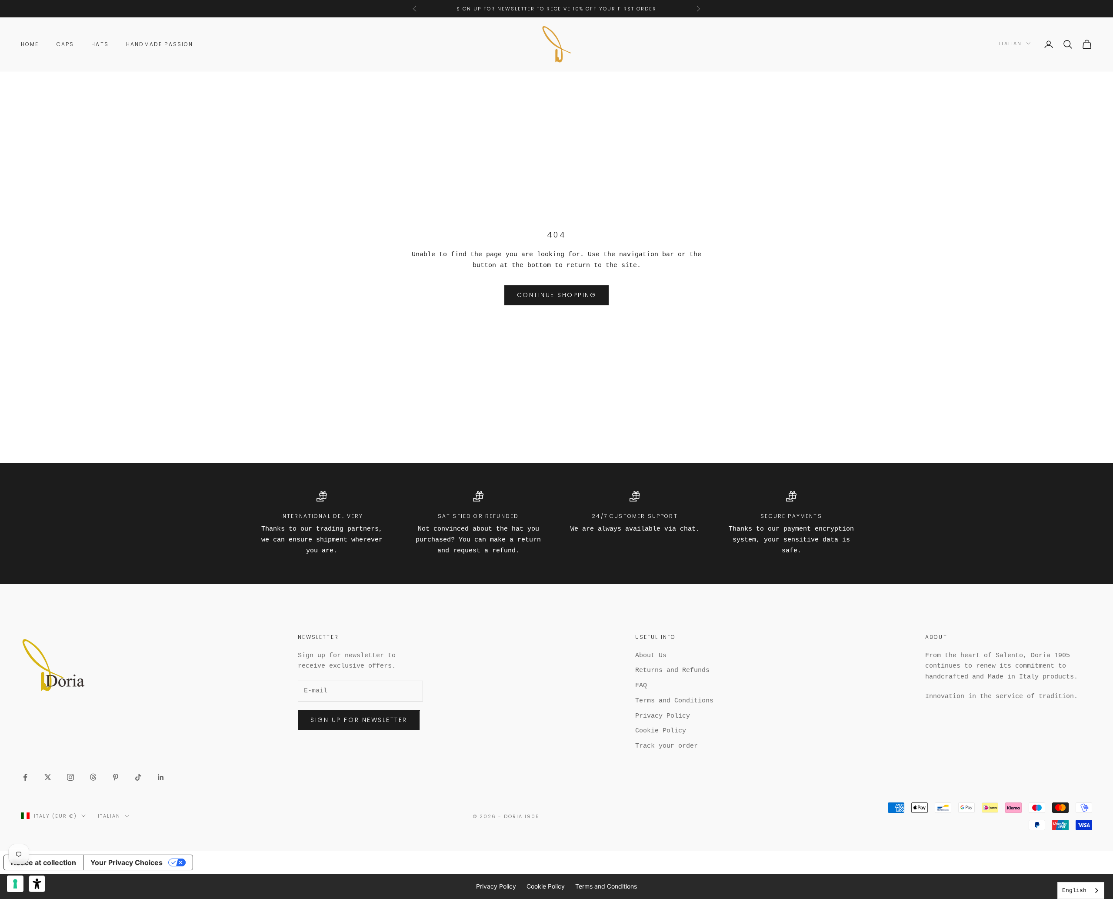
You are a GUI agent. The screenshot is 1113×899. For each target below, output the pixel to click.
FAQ (641, 685)
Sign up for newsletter (358, 719)
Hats (100, 44)
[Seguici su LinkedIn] (161, 777)
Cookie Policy (660, 731)
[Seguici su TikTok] (138, 777)
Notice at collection (43, 862)
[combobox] (1080, 890)
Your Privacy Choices (126, 862)
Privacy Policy (662, 716)
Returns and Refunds (672, 670)
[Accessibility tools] (37, 884)
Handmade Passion (159, 44)
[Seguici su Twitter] (47, 777)
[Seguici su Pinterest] (115, 777)
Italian (1010, 43)
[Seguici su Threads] (93, 777)
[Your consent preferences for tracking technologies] (15, 884)
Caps (65, 44)
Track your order (666, 746)
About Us (650, 655)
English (1074, 890)
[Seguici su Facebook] (25, 777)
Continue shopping (556, 295)
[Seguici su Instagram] (70, 777)
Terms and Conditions (674, 701)
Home (30, 44)
